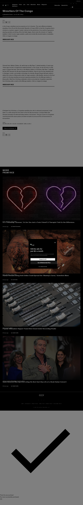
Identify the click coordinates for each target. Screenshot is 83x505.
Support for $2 (42, 259)
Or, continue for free (43, 266)
